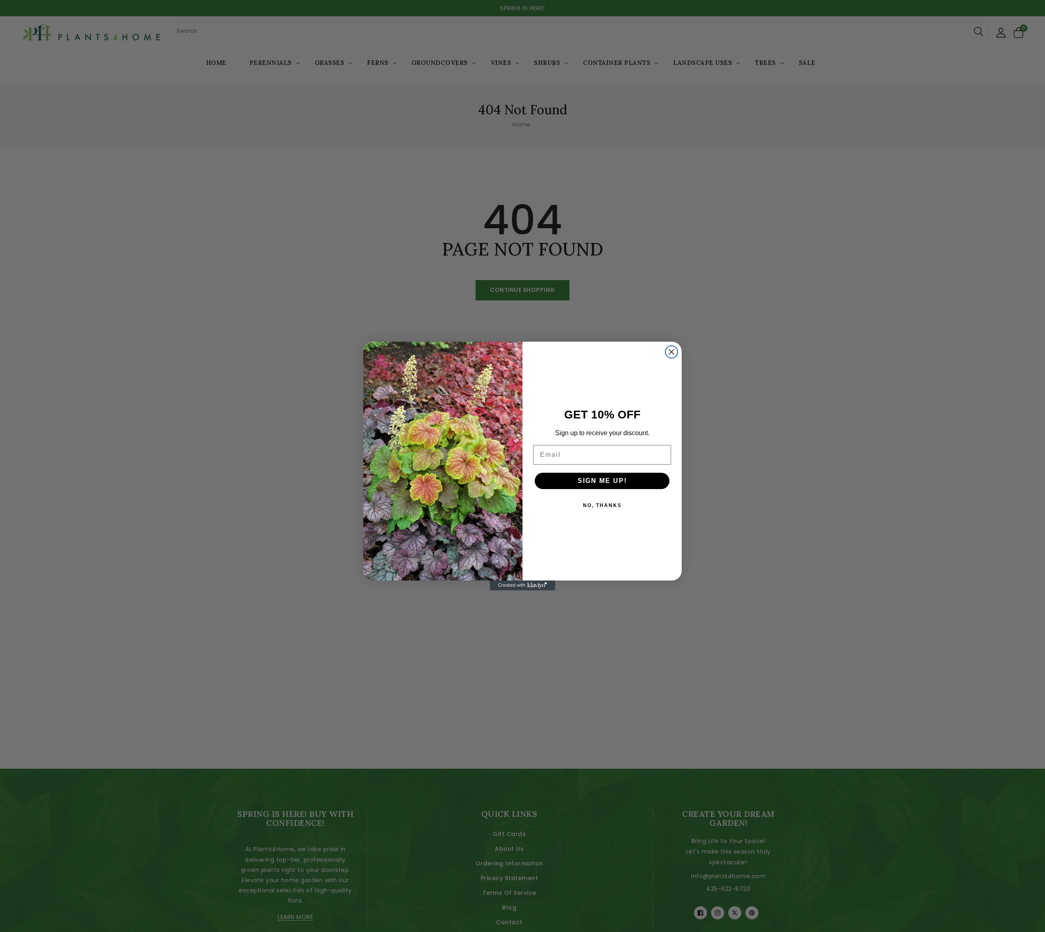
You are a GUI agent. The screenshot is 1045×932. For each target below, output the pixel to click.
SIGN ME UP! (602, 480)
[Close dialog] (671, 352)
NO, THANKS (602, 505)
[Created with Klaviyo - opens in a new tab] (522, 585)
